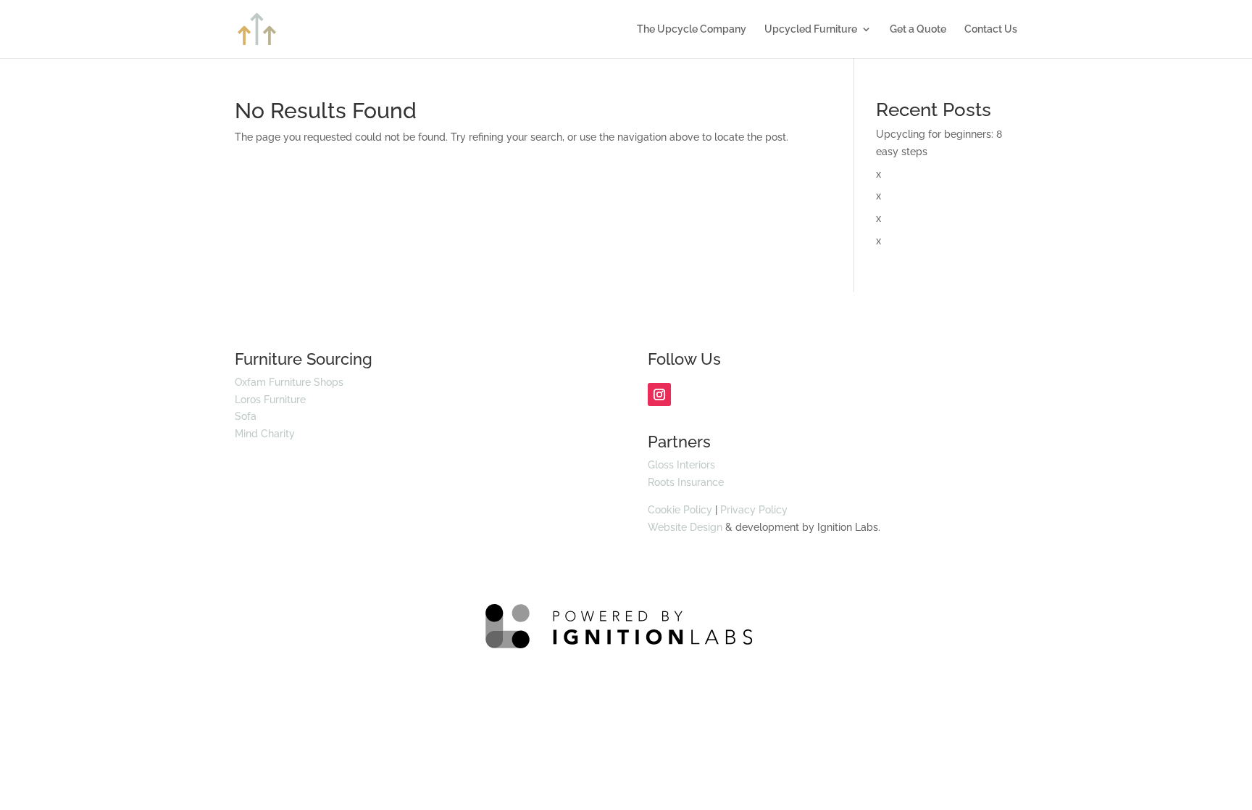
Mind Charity (265, 433)
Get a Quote (918, 29)
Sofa (245, 416)
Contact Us (990, 29)
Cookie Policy (680, 510)
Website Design (685, 527)
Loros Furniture (270, 399)
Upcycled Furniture (810, 29)
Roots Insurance (686, 482)
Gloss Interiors (681, 465)
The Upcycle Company (691, 29)
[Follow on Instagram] (659, 394)
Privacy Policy (754, 510)
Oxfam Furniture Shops (289, 382)
